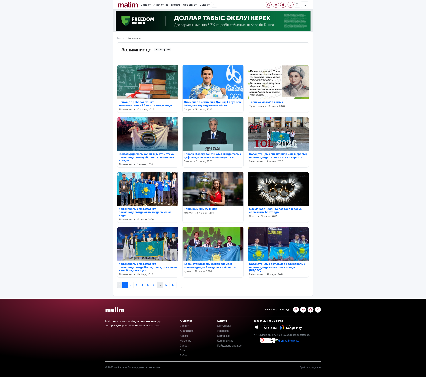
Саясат (145, 4)
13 (173, 284)
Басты (120, 38)
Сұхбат (184, 345)
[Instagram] (269, 5)
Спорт (184, 350)
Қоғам (175, 4)
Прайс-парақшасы (310, 367)
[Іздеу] (297, 5)
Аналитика (161, 4)
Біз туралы (224, 325)
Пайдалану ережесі (229, 345)
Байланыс (223, 335)
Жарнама (223, 330)
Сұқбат (205, 4)
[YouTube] (276, 5)
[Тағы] (214, 5)
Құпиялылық (225, 340)
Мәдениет (190, 4)
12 (166, 284)
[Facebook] (283, 5)
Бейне (184, 355)
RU (304, 4)
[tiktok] (291, 5)
